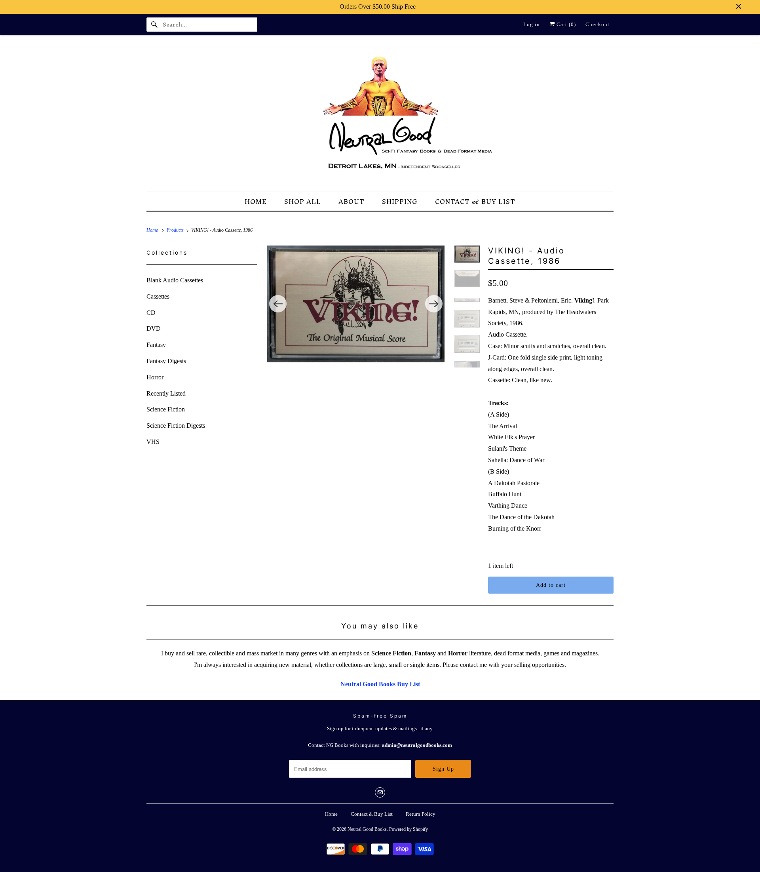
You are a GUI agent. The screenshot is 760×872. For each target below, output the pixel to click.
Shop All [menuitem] (302, 202)
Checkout (597, 24)
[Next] (434, 303)
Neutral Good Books (367, 829)
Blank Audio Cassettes (174, 280)
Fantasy (156, 344)
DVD (153, 328)
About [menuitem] (351, 202)
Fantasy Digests (166, 361)
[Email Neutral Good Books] (380, 792)
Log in (531, 24)
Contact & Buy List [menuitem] (475, 202)
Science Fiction (165, 409)
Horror (154, 377)
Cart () (565, 24)
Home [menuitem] (256, 202)
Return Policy (420, 814)
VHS (153, 441)
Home (331, 814)
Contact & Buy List (372, 814)
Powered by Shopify (408, 829)
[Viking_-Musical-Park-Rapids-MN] (356, 304)
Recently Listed (166, 393)
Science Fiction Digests (175, 425)
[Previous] (278, 303)
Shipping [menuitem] (400, 202)
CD (151, 312)
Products (176, 230)
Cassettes (157, 296)
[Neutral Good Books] (380, 115)
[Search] (154, 24)
